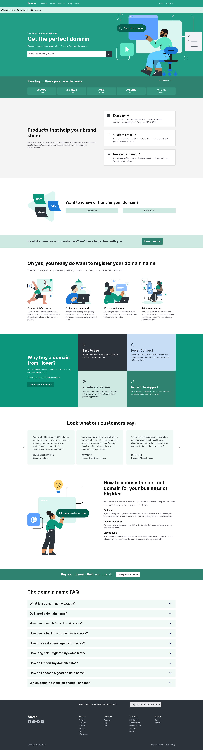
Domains (43, 4)
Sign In (168, 4)
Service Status (134, 723)
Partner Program (135, 725)
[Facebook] (29, 721)
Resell (77, 4)
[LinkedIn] (34, 721)
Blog (70, 4)
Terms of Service (157, 745)
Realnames (84, 734)
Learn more (152, 241)
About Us (61, 4)
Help (161, 4)
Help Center (133, 720)
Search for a (40, 384)
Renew (82, 725)
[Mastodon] (42, 721)
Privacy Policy (170, 745)
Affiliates (132, 728)
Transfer (83, 723)
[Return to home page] (32, 3)
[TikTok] (38, 721)
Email (52, 4)
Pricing (82, 728)
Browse (164, 81)
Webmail (158, 723)
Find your (127, 574)
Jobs (106, 725)
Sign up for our (145, 704)
